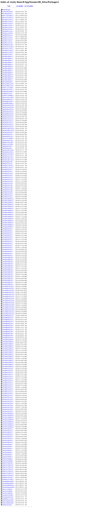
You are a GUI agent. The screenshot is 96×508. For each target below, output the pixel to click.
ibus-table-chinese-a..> (8, 58)
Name (8, 6)
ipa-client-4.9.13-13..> (8, 179)
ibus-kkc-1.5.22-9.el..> (8, 33)
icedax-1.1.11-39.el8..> (8, 87)
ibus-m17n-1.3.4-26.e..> (8, 46)
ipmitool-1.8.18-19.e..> (8, 477)
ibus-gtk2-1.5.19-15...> (8, 23)
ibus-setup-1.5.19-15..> (8, 52)
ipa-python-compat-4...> (8, 339)
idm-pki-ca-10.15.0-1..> (8, 116)
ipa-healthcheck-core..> (8, 323)
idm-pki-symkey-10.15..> (9, 128)
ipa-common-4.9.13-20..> (9, 307)
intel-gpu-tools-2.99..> (8, 161)
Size (26, 6)
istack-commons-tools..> (8, 502)
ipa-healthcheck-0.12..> (8, 315)
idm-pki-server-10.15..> (8, 124)
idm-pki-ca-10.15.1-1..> (8, 118)
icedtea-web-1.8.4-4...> (8, 89)
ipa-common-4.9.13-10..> (9, 290)
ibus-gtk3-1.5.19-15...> (8, 29)
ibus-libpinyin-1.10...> (8, 35)
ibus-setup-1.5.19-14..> (8, 50)
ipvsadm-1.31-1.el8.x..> (8, 479)
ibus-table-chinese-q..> (8, 68)
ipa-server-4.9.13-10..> (8, 399)
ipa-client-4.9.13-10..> (8, 173)
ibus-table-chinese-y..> (8, 79)
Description (30, 6)
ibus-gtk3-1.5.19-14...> (8, 27)
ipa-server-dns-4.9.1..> (8, 428)
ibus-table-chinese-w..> (8, 74)
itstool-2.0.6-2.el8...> (8, 504)
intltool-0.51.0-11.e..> (8, 163)
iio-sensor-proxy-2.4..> (8, 140)
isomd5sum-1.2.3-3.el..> (8, 498)
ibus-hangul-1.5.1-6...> (8, 31)
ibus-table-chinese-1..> (8, 56)
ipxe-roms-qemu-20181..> (9, 487)
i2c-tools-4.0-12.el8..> (8, 11)
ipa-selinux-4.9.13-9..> (8, 368)
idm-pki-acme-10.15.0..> (8, 105)
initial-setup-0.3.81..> (8, 146)
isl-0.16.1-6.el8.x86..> (8, 493)
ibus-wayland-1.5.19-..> (8, 83)
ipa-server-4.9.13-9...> (8, 397)
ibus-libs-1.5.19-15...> (8, 40)
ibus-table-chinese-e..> (8, 64)
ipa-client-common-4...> (8, 198)
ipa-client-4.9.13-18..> (8, 187)
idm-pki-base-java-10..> (8, 113)
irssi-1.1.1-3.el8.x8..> (8, 489)
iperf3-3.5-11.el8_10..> (8, 467)
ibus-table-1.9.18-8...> (8, 54)
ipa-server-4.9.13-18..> (8, 407)
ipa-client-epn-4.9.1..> (8, 228)
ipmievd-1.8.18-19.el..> (8, 475)
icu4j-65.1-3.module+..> (8, 95)
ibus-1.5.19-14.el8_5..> (8, 15)
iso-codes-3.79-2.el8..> (8, 495)
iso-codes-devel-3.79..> (8, 497)
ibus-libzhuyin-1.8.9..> (8, 44)
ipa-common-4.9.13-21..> (9, 311)
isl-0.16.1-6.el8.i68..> (8, 491)
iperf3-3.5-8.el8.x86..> (8, 461)
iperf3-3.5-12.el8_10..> (8, 471)
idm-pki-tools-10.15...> (8, 132)
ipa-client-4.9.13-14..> (8, 181)
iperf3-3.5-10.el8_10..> (8, 463)
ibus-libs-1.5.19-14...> (8, 36)
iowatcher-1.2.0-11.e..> (8, 167)
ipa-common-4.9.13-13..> (9, 296)
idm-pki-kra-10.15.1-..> (8, 122)
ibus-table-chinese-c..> (8, 60)
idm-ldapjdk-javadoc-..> (8, 103)
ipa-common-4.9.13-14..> (9, 298)
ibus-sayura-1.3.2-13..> (8, 48)
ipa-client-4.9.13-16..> (8, 183)
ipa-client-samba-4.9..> (8, 257)
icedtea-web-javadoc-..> (8, 91)
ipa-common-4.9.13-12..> (9, 292)
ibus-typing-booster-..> (8, 81)
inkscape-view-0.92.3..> (8, 153)
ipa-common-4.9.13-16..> (9, 300)
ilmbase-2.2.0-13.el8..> (8, 142)
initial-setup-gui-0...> (8, 148)
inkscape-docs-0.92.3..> (8, 151)
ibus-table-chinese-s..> (8, 70)
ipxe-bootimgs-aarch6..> (8, 481)
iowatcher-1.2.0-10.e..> (8, 165)
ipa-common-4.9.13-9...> (8, 286)
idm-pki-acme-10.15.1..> (8, 107)
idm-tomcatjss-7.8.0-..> (8, 136)
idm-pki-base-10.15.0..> (8, 109)
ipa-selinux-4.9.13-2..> (8, 389)
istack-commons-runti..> (8, 500)
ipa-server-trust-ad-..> (8, 444)
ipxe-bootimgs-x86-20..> (8, 483)
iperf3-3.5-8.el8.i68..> (8, 459)
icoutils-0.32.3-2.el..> (8, 93)
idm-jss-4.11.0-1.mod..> (8, 97)
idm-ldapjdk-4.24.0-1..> (8, 101)
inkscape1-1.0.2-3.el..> (8, 155)
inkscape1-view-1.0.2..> (8, 159)
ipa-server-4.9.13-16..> (8, 405)
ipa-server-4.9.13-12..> (8, 401)
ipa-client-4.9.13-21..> (8, 194)
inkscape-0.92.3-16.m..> (8, 150)
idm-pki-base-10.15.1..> (8, 111)
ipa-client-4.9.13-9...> (8, 169)
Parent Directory (6, 9)
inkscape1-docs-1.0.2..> (8, 157)
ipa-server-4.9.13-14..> (8, 403)
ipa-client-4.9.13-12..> (8, 175)
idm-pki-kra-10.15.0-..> (8, 120)
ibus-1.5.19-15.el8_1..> (8, 17)
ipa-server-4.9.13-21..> (8, 411)
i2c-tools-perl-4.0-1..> (8, 13)
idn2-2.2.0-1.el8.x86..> (8, 138)
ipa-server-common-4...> (8, 413)
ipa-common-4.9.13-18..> (9, 304)
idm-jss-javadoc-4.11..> (8, 99)
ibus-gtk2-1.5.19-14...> (8, 19)
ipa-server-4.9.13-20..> (8, 409)
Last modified (19, 6)
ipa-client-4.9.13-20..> (8, 190)
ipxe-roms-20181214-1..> (9, 485)
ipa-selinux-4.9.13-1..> (8, 372)
